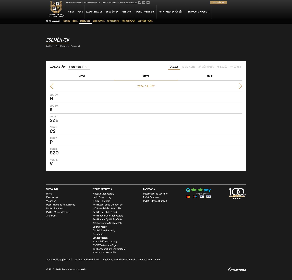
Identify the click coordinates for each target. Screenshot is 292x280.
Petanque (98, 234)
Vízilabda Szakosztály (104, 252)
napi (210, 76)
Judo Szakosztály (102, 197)
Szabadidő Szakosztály (105, 241)
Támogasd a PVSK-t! (199, 11)
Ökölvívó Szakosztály (104, 230)
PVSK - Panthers (145, 11)
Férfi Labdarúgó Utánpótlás (107, 219)
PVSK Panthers (151, 197)
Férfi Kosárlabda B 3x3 (105, 212)
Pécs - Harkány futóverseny (60, 204)
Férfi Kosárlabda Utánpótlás (108, 204)
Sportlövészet (53, 21)
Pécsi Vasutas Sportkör (155, 193)
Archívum (51, 215)
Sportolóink (113, 21)
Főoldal (49, 46)
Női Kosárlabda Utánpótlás (107, 208)
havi (82, 76)
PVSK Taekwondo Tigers (105, 245)
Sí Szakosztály (100, 237)
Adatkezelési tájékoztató (59, 259)
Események (112, 11)
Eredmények (99, 21)
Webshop (127, 11)
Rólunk (66, 21)
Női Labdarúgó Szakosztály (107, 223)
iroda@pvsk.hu (131, 2)
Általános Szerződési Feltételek (119, 259)
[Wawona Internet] (237, 269)
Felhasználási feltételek (87, 259)
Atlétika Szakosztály (103, 193)
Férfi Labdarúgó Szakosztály (108, 215)
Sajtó (158, 259)
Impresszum (145, 259)
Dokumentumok (145, 21)
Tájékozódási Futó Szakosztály (109, 249)
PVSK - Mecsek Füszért (171, 11)
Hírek (71, 11)
